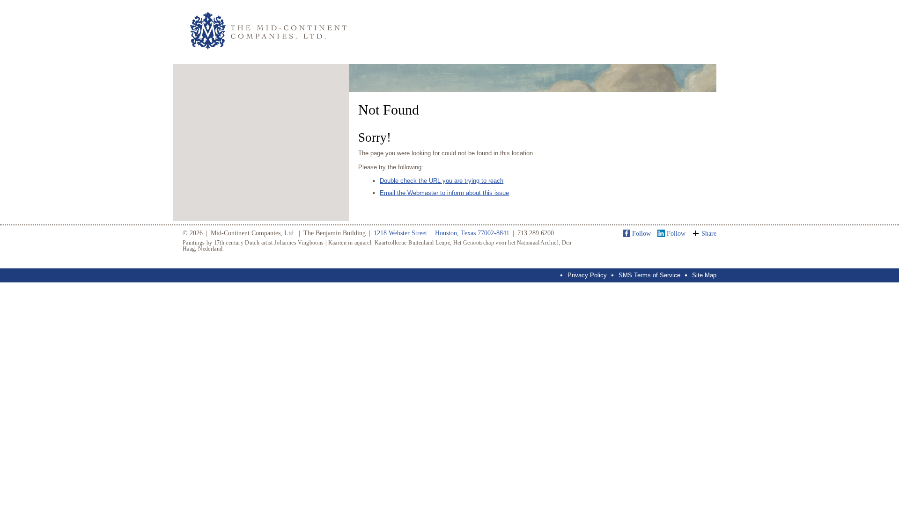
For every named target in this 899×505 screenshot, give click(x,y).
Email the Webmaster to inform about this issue (444, 192)
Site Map (704, 275)
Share (708, 233)
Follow (641, 233)
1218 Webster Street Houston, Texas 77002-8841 (441, 233)
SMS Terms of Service (649, 275)
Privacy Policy (587, 275)
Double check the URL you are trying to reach (441, 180)
